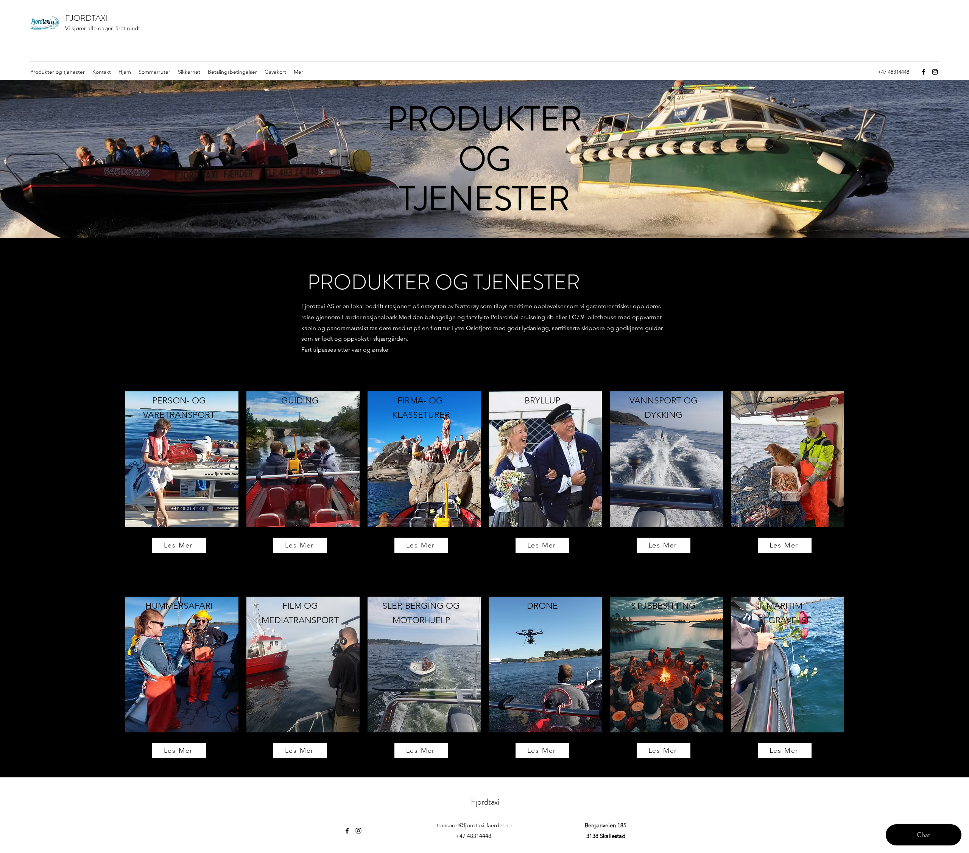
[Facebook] (923, 72)
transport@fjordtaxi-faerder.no (474, 825)
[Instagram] (935, 72)
